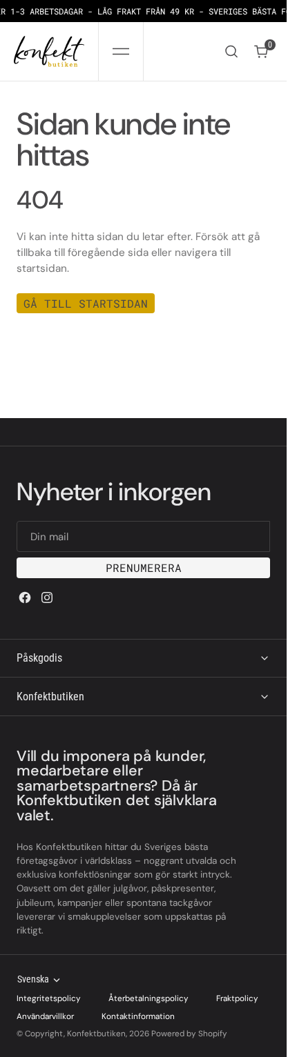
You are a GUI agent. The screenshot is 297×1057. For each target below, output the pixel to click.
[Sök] (231, 51)
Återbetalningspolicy (148, 998)
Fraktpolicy (237, 998)
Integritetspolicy (49, 998)
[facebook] (25, 597)
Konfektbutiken (96, 1033)
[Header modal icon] (121, 51)
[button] (121, 51)
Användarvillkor (45, 1016)
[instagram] (47, 597)
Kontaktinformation (138, 1016)
